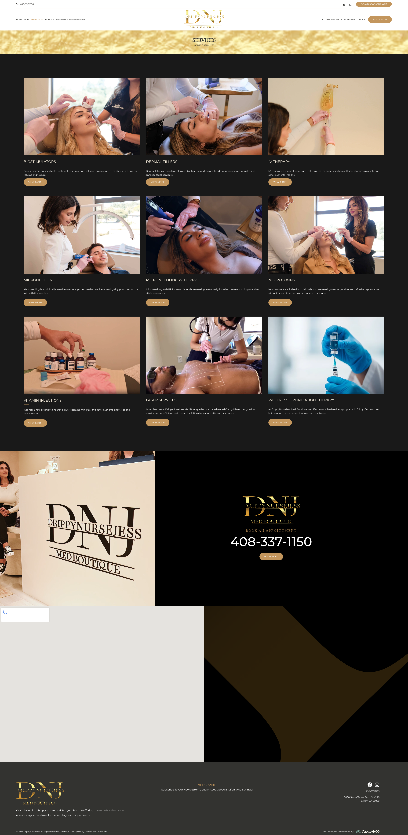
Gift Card (325, 19)
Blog (343, 19)
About (26, 19)
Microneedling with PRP (171, 280)
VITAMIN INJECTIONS (43, 400)
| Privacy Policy (76, 831)
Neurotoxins (281, 280)
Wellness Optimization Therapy (301, 400)
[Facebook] (344, 5)
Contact (361, 19)
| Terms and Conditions (96, 831)
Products (49, 19)
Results (335, 19)
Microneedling (39, 280)
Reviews (351, 19)
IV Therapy (279, 162)
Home (19, 19)
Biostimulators (40, 162)
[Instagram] (350, 5)
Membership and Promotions (70, 19)
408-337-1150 (271, 541)
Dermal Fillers (161, 162)
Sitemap (65, 831)
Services (35, 19)
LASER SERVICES (161, 400)
